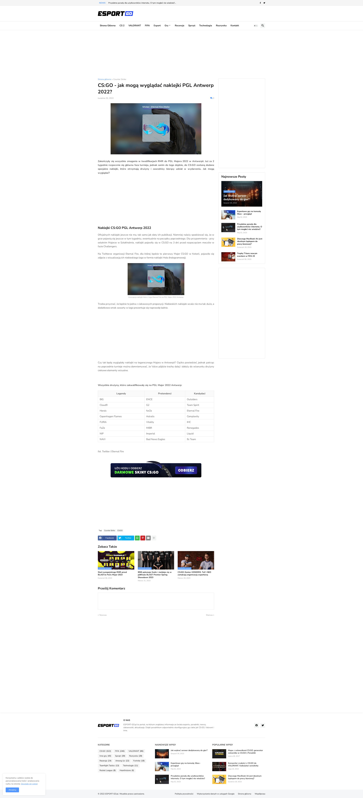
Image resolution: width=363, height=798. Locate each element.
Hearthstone (127, 770)
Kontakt (235, 25)
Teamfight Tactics (109, 765)
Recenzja (105, 760)
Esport (157, 25)
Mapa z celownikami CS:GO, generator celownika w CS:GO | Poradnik (245, 751)
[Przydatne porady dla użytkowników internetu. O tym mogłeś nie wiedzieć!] (228, 227)
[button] (255, 25)
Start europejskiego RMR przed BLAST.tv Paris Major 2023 (112, 573)
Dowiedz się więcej (29, 784)
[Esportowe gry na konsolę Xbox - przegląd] (228, 214)
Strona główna (108, 25)
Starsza (209, 615)
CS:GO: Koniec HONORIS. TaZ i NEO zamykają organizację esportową (194, 573)
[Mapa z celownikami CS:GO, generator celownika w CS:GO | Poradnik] (219, 753)
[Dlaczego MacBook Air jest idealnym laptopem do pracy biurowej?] (228, 242)
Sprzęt (191, 25)
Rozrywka (221, 25)
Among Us (122, 760)
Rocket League (108, 770)
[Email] (148, 538)
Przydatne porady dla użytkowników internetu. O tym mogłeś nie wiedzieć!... (142, 3)
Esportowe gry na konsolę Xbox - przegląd (249, 212)
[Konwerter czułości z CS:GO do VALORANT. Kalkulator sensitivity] (219, 766)
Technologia (205, 25)
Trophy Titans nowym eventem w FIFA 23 (247, 254)
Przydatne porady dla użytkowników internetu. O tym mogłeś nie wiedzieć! (249, 227)
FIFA (147, 25)
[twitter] (264, 3)
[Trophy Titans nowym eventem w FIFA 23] (228, 256)
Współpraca (260, 793)
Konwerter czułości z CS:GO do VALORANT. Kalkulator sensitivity (243, 764)
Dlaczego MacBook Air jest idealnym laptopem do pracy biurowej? (249, 241)
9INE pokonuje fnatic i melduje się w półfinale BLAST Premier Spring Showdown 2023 (155, 575)
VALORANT (134, 25)
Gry (166, 25)
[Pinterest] (142, 538)
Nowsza (102, 615)
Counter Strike (119, 79)
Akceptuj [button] (12, 789)
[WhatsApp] (137, 538)
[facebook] (256, 725)
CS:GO (120, 530)
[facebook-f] (260, 3)
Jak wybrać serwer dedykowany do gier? (189, 750)
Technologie (130, 765)
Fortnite (138, 760)
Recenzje (179, 25)
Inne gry (105, 756)
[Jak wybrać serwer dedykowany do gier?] (162, 753)
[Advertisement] (181, 54)
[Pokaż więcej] (153, 538)
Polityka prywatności (184, 793)
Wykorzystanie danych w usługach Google (215, 793)
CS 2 (122, 25)
